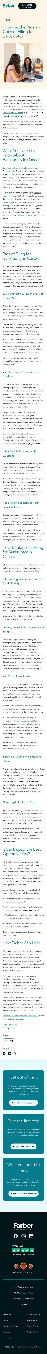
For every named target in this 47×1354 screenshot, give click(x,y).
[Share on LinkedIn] (9, 1053)
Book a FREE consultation (27, 6)
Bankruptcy (9, 1040)
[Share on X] (15, 1053)
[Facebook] (16, 1236)
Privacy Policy (32, 1326)
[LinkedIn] (31, 1236)
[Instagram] (23, 1236)
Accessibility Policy (34, 1314)
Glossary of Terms (10, 1326)
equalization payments (30, 724)
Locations (7, 1314)
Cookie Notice (32, 1332)
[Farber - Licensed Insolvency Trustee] (8, 6)
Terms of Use (32, 1320)
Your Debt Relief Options (23, 1287)
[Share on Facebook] (4, 1053)
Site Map (7, 1338)
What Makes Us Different (23, 1299)
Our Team (23, 1305)
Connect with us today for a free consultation (21, 1016)
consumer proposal (25, 215)
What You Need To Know (24, 1293)
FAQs (5, 1320)
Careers (6, 1332)
